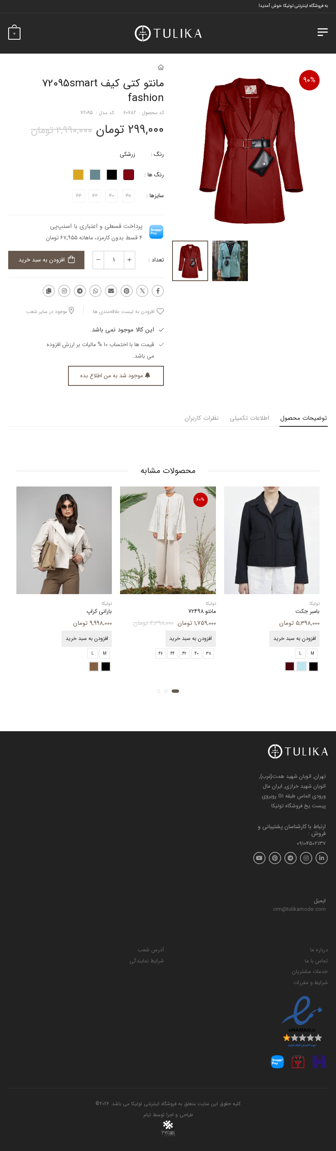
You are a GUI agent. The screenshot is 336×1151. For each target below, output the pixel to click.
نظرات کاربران (201, 418)
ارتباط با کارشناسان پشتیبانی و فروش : (292, 830)
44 (172, 653)
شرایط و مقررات (310, 982)
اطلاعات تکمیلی (249, 418)
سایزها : (155, 195)
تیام (147, 1115)
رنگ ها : (154, 174)
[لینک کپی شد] (49, 291)
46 (161, 653)
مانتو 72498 (202, 611)
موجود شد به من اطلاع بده (111, 375)
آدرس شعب (151, 950)
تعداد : (156, 259)
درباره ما (319, 950)
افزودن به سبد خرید (41, 259)
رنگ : (157, 154)
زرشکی (127, 154)
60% (200, 499)
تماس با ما (316, 961)
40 (197, 653)
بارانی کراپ (99, 611)
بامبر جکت (307, 611)
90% (309, 80)
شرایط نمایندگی (146, 961)
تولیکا (314, 603)
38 (208, 653)
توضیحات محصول (303, 418)
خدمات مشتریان (310, 971)
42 (184, 653)
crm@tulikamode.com (299, 909)
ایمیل (320, 901)
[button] (175, 690)
